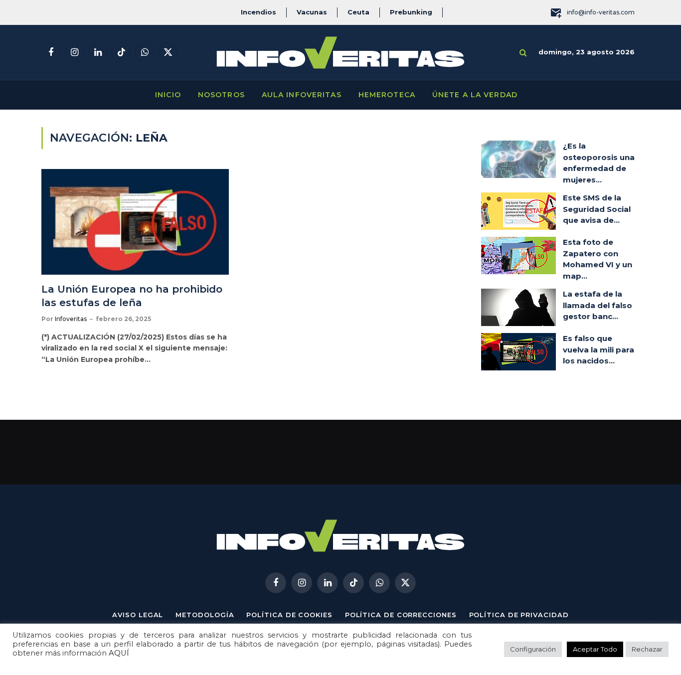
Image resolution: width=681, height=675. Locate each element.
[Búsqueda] (523, 52)
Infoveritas (71, 319)
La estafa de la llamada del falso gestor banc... (597, 305)
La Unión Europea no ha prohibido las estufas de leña (131, 296)
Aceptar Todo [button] (595, 649)
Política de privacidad (519, 615)
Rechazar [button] (647, 649)
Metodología (204, 615)
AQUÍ (119, 653)
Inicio (168, 94)
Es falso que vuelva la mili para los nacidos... (598, 349)
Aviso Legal (137, 615)
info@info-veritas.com (601, 12)
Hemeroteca (386, 94)
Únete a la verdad (474, 94)
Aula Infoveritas (301, 94)
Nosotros (221, 94)
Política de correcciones (401, 615)
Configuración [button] (533, 649)
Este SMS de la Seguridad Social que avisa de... (597, 209)
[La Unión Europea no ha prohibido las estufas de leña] (135, 222)
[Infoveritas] (340, 52)
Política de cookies (289, 615)
